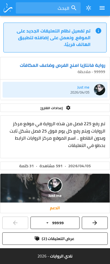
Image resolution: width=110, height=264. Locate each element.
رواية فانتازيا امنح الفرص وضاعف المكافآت (62, 65)
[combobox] (48, 8)
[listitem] (55, 90)
